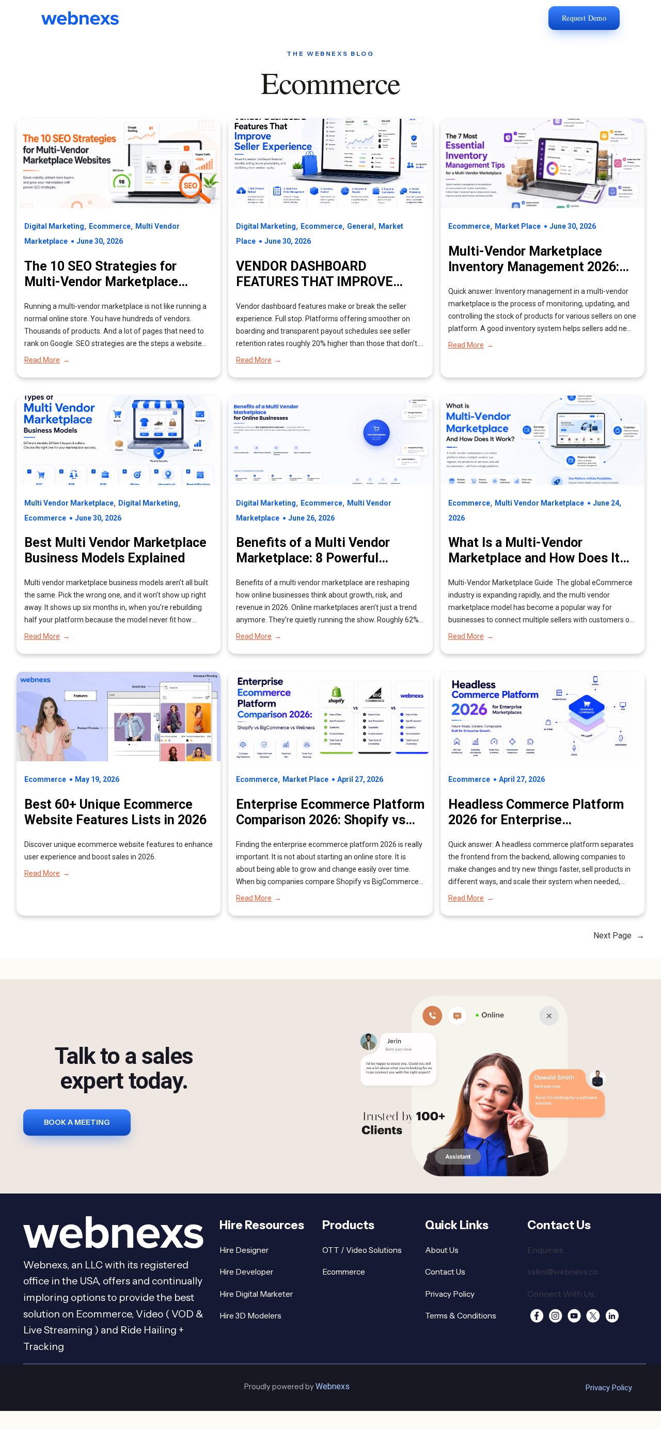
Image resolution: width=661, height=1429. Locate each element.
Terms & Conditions (460, 1316)
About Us (442, 1250)
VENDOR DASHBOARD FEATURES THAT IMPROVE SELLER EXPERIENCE (314, 274)
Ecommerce (110, 226)
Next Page (618, 935)
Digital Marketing (54, 226)
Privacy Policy (450, 1294)
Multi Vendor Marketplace (69, 503)
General (360, 226)
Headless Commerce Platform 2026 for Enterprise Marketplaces (536, 812)
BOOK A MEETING (77, 1122)
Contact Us (445, 1272)
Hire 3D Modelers (250, 1316)
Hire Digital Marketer (256, 1294)
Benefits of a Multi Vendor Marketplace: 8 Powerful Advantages (313, 550)
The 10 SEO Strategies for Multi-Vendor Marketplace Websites (101, 274)
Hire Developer (246, 1272)
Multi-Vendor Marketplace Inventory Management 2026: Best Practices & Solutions (533, 259)
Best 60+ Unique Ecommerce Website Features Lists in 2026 (115, 812)
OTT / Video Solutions (362, 1250)
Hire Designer (244, 1250)
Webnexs (333, 1386)
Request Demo (584, 18)
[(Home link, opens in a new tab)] (87, 18)
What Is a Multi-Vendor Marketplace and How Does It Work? (534, 550)
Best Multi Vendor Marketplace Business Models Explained (115, 550)
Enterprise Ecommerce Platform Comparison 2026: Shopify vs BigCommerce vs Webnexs (330, 812)
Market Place (518, 226)
